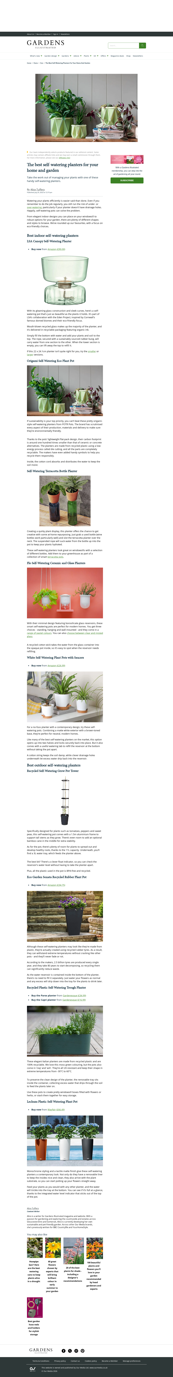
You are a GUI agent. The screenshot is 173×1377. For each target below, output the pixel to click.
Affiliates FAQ (64, 158)
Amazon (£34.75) (56, 885)
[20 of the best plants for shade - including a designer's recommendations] (73, 1251)
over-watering (34, 207)
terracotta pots (55, 556)
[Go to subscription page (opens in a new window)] (127, 163)
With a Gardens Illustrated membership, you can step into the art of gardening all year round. (127, 170)
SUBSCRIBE (127, 180)
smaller (92, 351)
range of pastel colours (39, 633)
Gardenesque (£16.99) (74, 999)
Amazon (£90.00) (56, 249)
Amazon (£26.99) (56, 665)
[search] (142, 45)
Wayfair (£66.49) (56, 1109)
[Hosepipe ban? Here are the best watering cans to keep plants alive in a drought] (35, 1248)
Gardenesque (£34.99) (74, 995)
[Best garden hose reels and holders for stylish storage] (35, 1307)
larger (30, 354)
